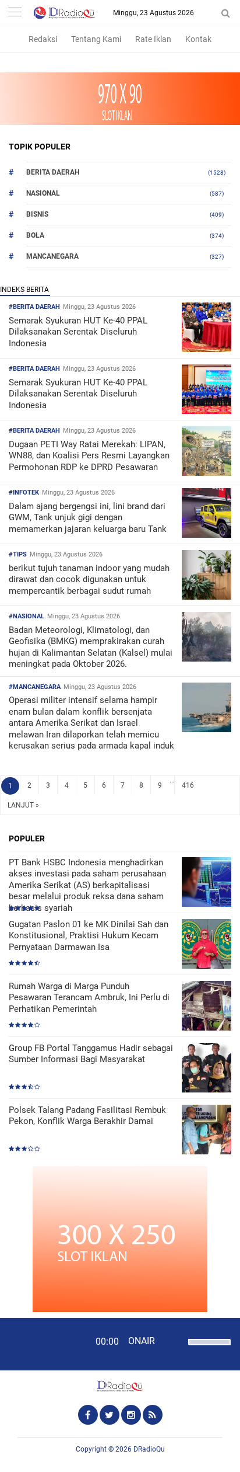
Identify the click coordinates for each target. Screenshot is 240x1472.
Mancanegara (52, 256)
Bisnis (37, 214)
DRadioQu (149, 1449)
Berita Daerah (52, 172)
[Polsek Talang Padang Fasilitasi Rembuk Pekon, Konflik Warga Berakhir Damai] (206, 1131)
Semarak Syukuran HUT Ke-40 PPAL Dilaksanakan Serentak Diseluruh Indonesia (78, 332)
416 (188, 785)
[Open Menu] (14, 13)
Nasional (43, 193)
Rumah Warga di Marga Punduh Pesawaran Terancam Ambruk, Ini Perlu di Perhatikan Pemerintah (89, 997)
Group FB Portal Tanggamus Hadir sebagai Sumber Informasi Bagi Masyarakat (91, 1054)
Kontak (198, 39)
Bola (35, 235)
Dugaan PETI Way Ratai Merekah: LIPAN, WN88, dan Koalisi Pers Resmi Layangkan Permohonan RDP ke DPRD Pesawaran (89, 455)
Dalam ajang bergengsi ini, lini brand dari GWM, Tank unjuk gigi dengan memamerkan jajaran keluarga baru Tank (88, 517)
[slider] (208, 1349)
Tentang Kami (96, 39)
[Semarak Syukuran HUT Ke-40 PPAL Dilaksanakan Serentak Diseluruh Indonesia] (206, 348)
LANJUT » (23, 805)
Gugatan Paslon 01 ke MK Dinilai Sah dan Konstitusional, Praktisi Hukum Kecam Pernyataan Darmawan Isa (88, 935)
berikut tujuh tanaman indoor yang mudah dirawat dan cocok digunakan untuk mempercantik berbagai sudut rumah (89, 579)
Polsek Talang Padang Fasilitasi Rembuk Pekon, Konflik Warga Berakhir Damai (87, 1116)
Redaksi (43, 39)
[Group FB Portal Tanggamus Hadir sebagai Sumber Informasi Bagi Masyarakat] (206, 1069)
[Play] (38, 1343)
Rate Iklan (153, 39)
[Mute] (175, 1340)
